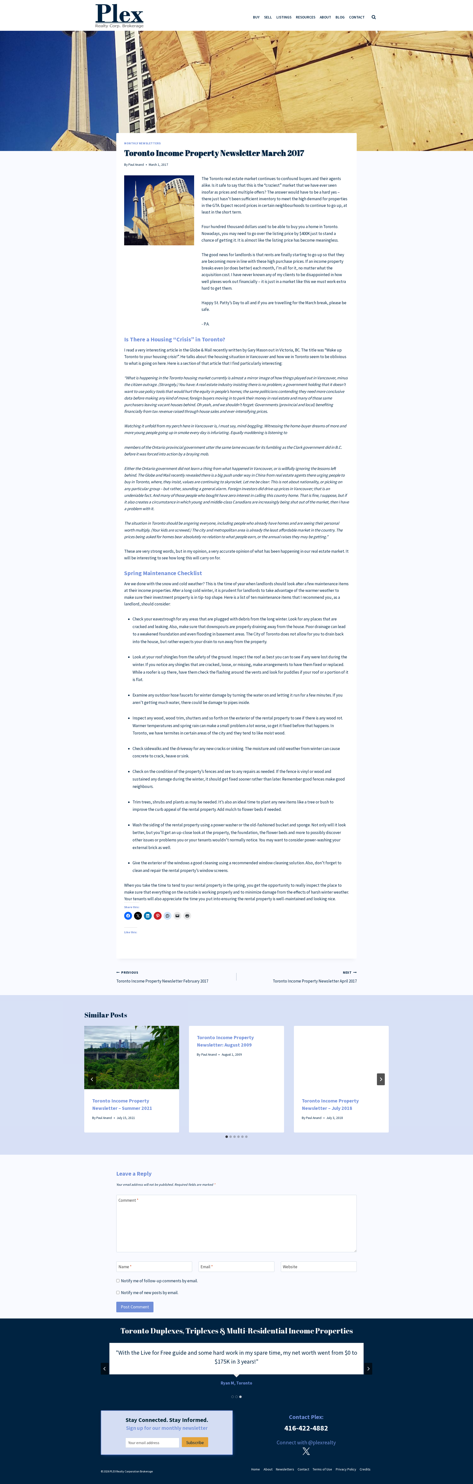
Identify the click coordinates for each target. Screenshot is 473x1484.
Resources (305, 17)
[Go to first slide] (368, 1369)
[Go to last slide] (92, 1079)
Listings (283, 17)
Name (125, 1266)
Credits (365, 1469)
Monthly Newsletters (142, 143)
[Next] (381, 1079)
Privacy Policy (346, 1469)
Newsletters (285, 1469)
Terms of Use (322, 1469)
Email (207, 1266)
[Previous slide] (105, 1369)
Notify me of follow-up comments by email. (159, 1281)
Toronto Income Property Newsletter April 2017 (315, 977)
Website (290, 1266)
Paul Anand (136, 165)
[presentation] (131, 1057)
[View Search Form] (373, 17)
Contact (357, 17)
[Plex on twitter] (306, 1451)
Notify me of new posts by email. (149, 1292)
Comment (128, 1200)
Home (255, 1469)
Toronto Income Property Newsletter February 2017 (162, 977)
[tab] (226, 1136)
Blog (340, 17)
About (325, 17)
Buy (256, 17)
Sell (268, 17)
